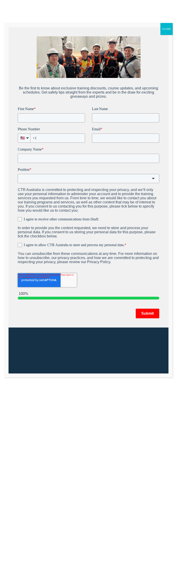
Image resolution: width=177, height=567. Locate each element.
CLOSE (166, 29)
